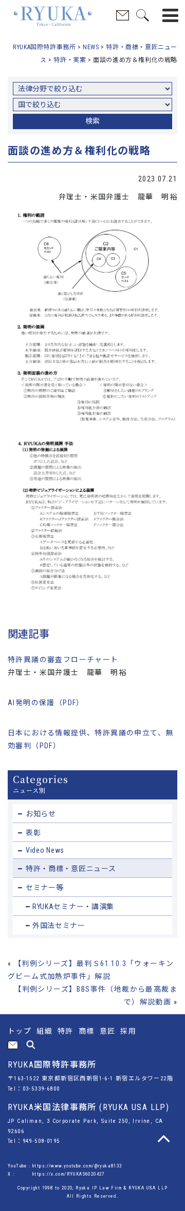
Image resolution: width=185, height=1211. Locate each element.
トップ (19, 1031)
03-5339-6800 (41, 1088)
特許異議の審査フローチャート (63, 659)
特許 (65, 1031)
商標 (87, 1031)
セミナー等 (45, 888)
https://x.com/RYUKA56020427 (68, 1174)
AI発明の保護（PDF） (46, 703)
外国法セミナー (58, 925)
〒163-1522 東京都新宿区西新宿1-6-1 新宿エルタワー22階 (90, 1078)
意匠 (108, 1031)
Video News (45, 850)
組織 (44, 1031)
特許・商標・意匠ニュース (71, 869)
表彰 (33, 833)
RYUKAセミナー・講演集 (73, 906)
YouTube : (20, 1165)
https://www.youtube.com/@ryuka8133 (77, 1165)
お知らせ (41, 814)
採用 (128, 1031)
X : (12, 1174)
